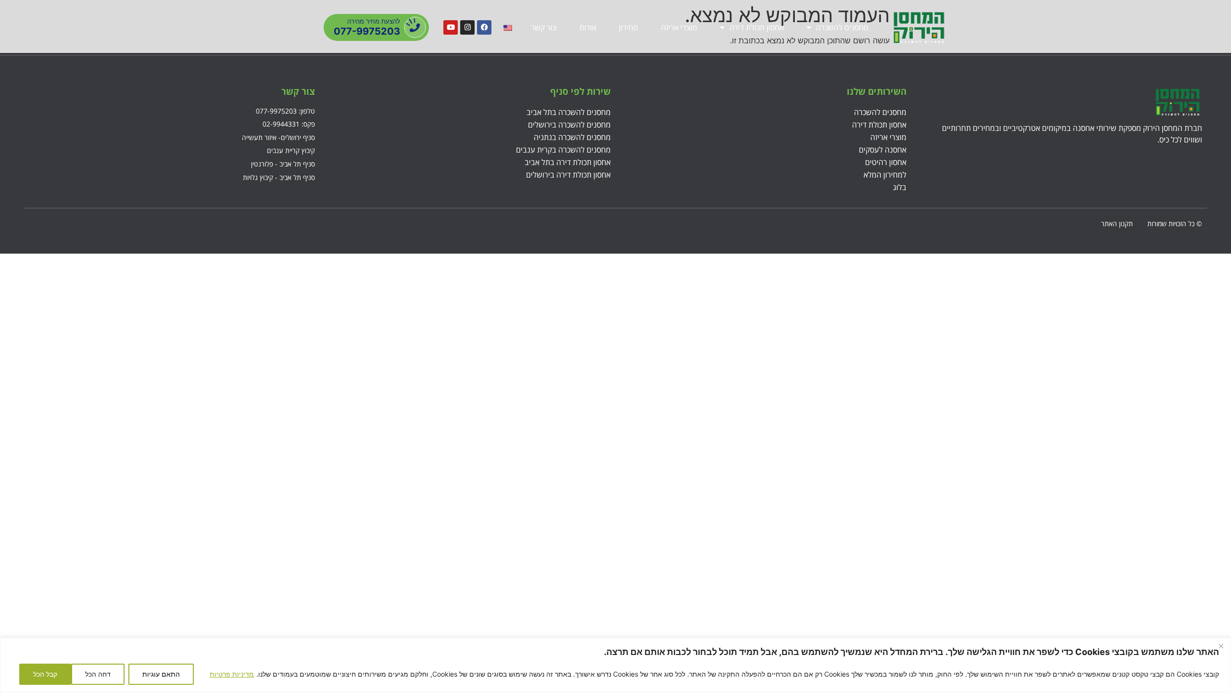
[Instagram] (467, 27)
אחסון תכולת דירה (756, 27)
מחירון (628, 27)
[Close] (1221, 646)
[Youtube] (450, 27)
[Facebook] (484, 27)
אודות (587, 27)
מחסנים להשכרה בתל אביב (569, 112)
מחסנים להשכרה (842, 27)
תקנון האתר (1117, 223)
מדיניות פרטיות (232, 674)
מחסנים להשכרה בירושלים (569, 124)
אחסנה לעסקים (882, 149)
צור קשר (544, 27)
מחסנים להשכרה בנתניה (572, 137)
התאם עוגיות (161, 674)
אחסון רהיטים (885, 162)
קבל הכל (45, 674)
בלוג (899, 187)
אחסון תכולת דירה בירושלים (568, 174)
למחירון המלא (885, 174)
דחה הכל (98, 674)
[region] (615, 665)
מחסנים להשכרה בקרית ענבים (563, 149)
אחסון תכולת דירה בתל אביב (568, 162)
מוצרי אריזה (679, 27)
